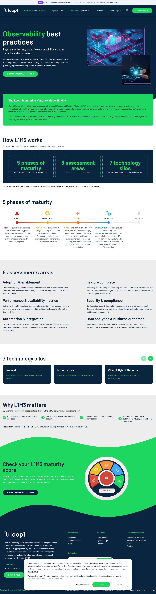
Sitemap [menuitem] (153, 590)
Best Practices (34, 11)
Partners (99, 11)
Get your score (112, 2)
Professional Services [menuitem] (135, 537)
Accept (101, 584)
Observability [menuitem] (102, 537)
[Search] (127, 10)
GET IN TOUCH (142, 11)
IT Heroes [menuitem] (71, 544)
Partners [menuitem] (100, 544)
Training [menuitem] (130, 546)
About (114, 11)
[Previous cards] (143, 358)
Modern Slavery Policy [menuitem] (138, 590)
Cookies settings (82, 584)
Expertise (78, 11)
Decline (119, 584)
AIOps (57, 11)
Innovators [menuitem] (71, 537)
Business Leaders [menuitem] (74, 541)
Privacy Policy (33, 572)
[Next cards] (150, 358)
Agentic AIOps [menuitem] (102, 541)
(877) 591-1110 (14, 568)
